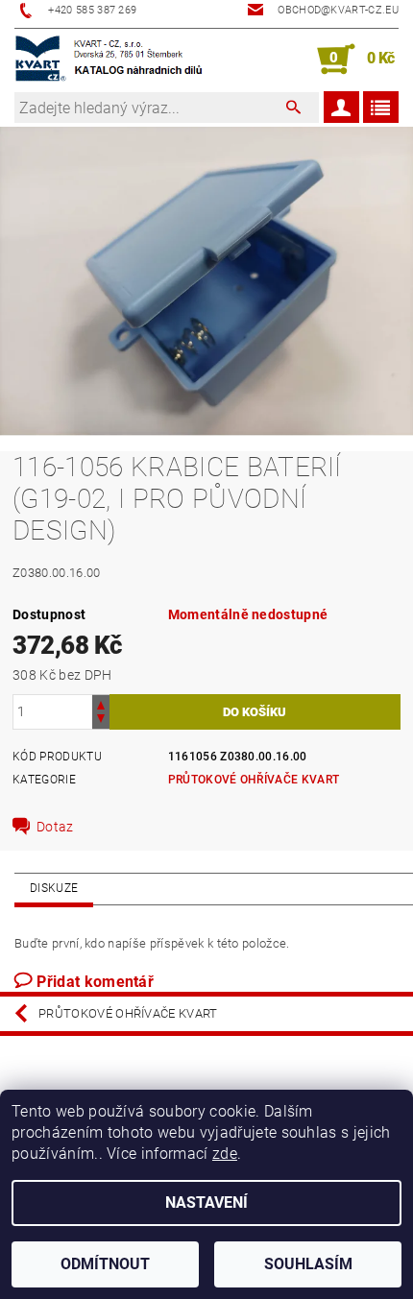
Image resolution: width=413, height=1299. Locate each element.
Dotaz (55, 826)
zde (224, 1153)
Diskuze (54, 888)
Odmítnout (105, 1264)
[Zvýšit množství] (100, 703)
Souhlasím (308, 1264)
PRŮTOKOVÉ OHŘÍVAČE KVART (254, 779)
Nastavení (206, 1202)
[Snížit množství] (100, 720)
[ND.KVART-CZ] (110, 59)
